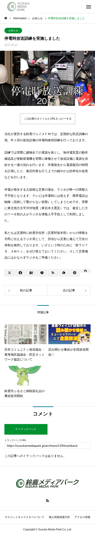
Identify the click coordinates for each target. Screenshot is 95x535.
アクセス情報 (82, 517)
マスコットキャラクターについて (24, 517)
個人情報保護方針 (59, 517)
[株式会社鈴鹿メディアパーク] (19, 6)
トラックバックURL (15, 440)
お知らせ (13, 30)
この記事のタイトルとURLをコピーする (48, 118)
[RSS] (47, 500)
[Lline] (42, 272)
